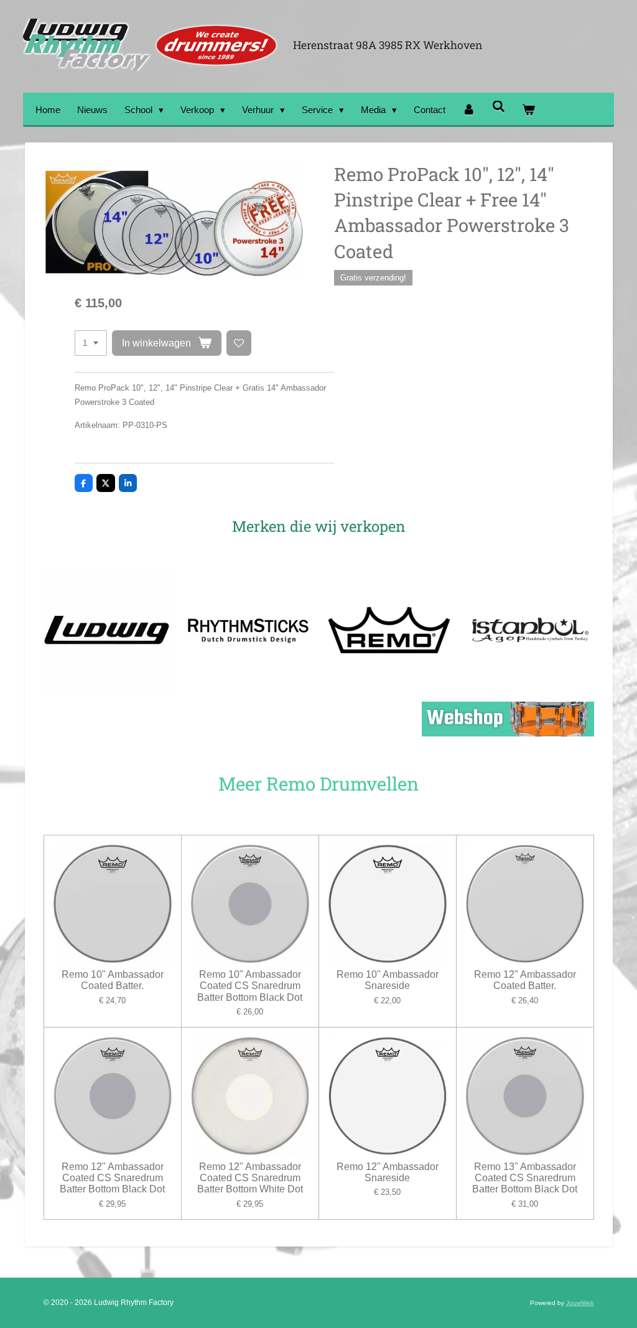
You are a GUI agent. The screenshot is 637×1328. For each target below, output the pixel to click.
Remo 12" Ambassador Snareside (388, 1172)
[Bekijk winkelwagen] (528, 110)
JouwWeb (580, 1302)
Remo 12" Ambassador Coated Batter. (525, 980)
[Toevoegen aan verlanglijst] (239, 343)
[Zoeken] (499, 107)
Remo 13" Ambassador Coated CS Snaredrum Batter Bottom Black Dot (524, 1177)
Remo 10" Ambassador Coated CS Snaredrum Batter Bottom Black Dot (249, 985)
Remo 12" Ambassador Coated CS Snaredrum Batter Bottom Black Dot (112, 1177)
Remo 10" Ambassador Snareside (388, 980)
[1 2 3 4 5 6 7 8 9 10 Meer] (91, 343)
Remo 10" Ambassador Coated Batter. (113, 980)
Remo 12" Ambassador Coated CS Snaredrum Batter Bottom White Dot (250, 1177)
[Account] (469, 110)
